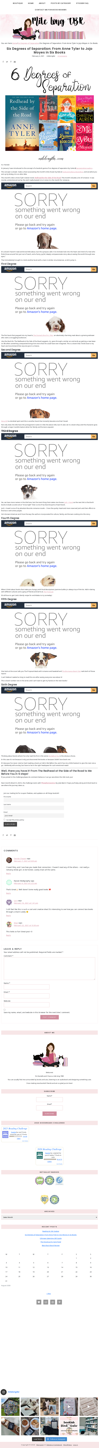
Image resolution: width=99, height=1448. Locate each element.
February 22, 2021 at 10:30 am (26, 925)
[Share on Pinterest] (11, 62)
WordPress (67, 1445)
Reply (8, 873)
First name (7, 797)
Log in (75, 1445)
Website (7, 1001)
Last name (7, 804)
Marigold (40, 1445)
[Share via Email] (15, 62)
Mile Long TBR (49, 27)
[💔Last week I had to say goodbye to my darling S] (49, 1407)
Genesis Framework (54, 1445)
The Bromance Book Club (71, 671)
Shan (16, 923)
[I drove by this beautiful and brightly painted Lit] (10, 1407)
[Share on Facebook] (3, 62)
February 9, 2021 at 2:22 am (25, 883)
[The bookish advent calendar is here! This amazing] (69, 1426)
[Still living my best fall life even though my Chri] (30, 1426)
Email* (49, 1104)
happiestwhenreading (84, 168)
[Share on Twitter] (7, 62)
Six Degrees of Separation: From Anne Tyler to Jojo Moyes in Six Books (51, 1235)
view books (25, 1141)
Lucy (16, 900)
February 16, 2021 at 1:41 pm (26, 903)
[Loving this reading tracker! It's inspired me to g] (88, 1407)
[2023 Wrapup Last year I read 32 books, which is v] (69, 1407)
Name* (49, 1096)
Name (7, 983)
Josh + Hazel (68, 502)
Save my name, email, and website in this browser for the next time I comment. (37, 1012)
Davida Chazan (20, 858)
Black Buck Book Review (51, 1245)
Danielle (13, 1132)
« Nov (49, 1293)
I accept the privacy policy (15, 820)
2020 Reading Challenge (49, 1149)
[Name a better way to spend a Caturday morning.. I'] (49, 1426)
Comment (8, 956)
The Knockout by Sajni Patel (50, 1242)
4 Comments (62, 56)
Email (5, 812)
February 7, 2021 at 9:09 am (25, 861)
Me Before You (54, 756)
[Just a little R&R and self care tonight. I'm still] (10, 1426)
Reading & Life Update (50, 1231)
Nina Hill (4, 421)
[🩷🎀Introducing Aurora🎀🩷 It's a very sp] (30, 1407)
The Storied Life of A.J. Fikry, (43, 335)
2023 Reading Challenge (15, 1128)
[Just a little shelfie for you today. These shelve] (88, 1426)
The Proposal (48, 592)
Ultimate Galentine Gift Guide (51, 1238)
